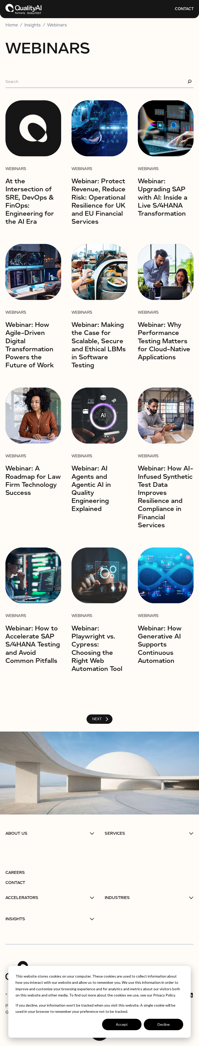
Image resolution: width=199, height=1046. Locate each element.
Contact (184, 8)
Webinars (57, 25)
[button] (49, 833)
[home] (23, 9)
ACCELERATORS (21, 897)
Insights (15, 919)
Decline (164, 1024)
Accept (122, 1024)
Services (115, 833)
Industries (117, 897)
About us (16, 833)
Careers (15, 872)
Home (11, 25)
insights (32, 25)
